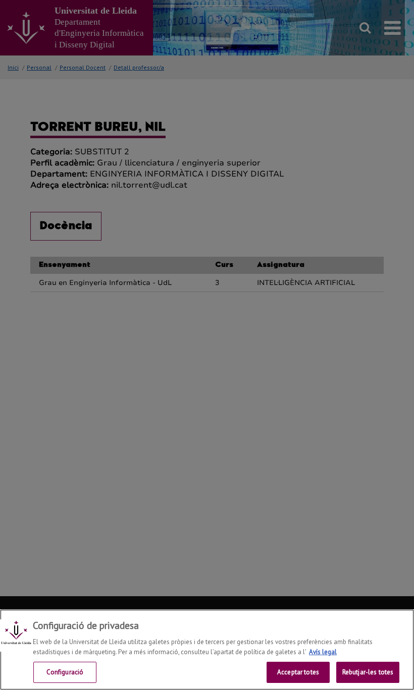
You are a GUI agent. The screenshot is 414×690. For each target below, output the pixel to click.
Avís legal (323, 652)
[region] (207, 649)
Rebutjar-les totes (367, 672)
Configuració (65, 672)
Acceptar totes (298, 672)
